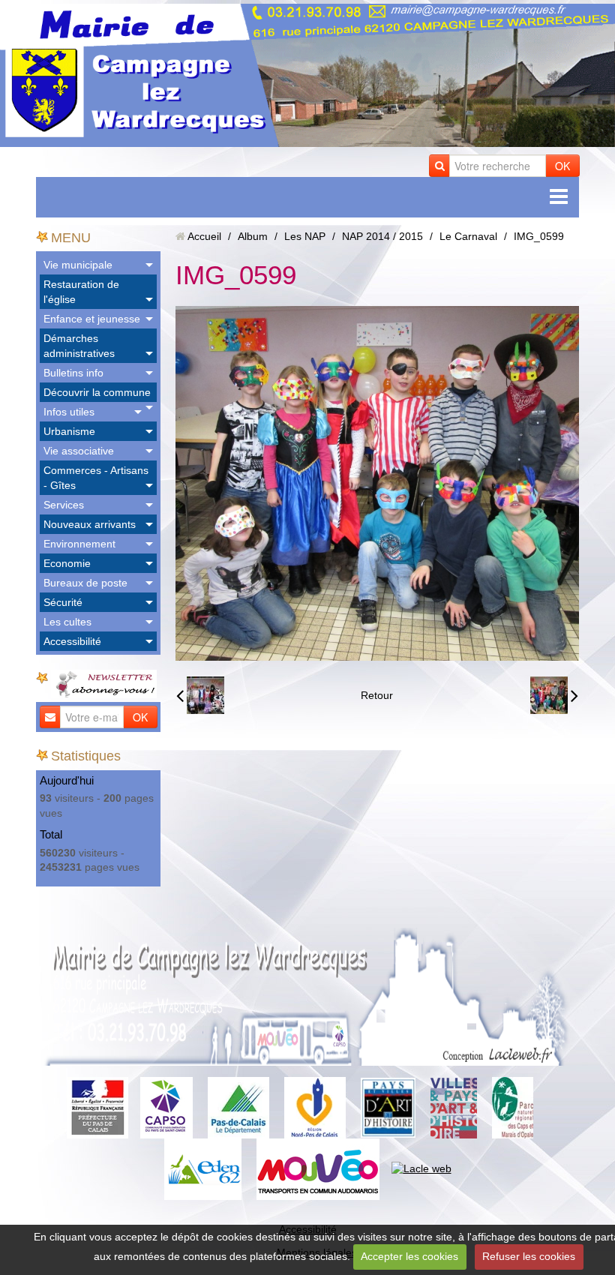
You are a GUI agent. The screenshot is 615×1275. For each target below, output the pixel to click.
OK (562, 165)
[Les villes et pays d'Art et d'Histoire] (453, 1107)
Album (253, 236)
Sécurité (63, 602)
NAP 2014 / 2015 (382, 236)
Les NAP (305, 236)
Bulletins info (74, 373)
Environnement (80, 544)
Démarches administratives (79, 345)
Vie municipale (78, 265)
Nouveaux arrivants (90, 524)
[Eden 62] (203, 1168)
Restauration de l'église (81, 291)
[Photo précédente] (200, 695)
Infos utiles (69, 412)
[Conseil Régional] (315, 1107)
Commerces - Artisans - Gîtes (96, 477)
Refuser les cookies (528, 1256)
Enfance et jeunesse (92, 319)
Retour (377, 695)
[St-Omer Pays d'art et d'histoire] (388, 1107)
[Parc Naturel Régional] (512, 1107)
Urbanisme (69, 431)
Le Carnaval (468, 236)
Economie (67, 563)
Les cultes (68, 622)
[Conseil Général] (238, 1107)
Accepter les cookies (409, 1256)
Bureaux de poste (86, 583)
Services (64, 505)
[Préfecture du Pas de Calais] (97, 1107)
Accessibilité (72, 641)
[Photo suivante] (554, 695)
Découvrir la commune (97, 392)
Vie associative (79, 451)
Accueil (204, 236)
